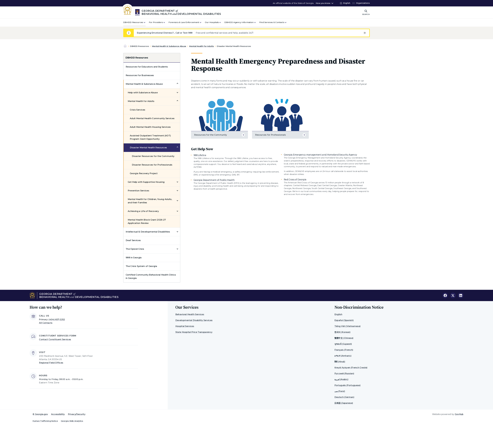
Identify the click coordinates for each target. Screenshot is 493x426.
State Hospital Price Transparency (193, 332)
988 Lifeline (200, 155)
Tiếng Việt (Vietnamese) (347, 326)
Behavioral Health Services (189, 314)
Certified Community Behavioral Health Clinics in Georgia (151, 276)
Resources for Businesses (140, 75)
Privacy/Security (76, 414)
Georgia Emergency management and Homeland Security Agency (320, 154)
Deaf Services (133, 240)
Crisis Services (137, 110)
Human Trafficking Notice (45, 421)
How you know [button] (323, 3)
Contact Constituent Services (55, 339)
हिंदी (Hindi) (339, 361)
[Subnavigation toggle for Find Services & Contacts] (287, 22)
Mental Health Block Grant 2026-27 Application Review (147, 221)
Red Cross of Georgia (295, 179)
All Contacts (45, 323)
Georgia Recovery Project (144, 173)
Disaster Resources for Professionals (152, 165)
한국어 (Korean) (342, 332)
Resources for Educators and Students (147, 67)
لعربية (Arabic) (341, 379)
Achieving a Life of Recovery (143, 211)
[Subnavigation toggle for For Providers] (166, 22)
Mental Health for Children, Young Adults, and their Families (150, 201)
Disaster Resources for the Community (153, 156)
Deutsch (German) (344, 397)
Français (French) (343, 350)
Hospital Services (184, 326)
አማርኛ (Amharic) (342, 356)
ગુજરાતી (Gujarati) (343, 344)
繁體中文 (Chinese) (343, 338)
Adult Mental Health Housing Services (150, 127)
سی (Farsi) (339, 391)
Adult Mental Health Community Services (152, 118)
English (338, 314)
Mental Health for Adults (201, 46)
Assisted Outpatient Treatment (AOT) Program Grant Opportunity (150, 137)
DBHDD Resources (136, 57)
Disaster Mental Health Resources (148, 147)
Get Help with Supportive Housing (146, 182)
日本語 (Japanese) (343, 403)
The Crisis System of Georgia (141, 266)
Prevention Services (138, 190)
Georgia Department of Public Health (214, 180)
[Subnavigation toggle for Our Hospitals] (221, 22)
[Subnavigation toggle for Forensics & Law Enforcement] (202, 22)
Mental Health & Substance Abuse (169, 46)
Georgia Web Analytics (72, 421)
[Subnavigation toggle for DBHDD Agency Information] (256, 22)
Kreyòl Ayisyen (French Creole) (350, 367)
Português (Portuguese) (347, 385)
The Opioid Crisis (135, 249)
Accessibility (58, 414)
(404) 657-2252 (57, 319)
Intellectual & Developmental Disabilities (148, 232)
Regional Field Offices (51, 362)
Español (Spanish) (344, 320)
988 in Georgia (133, 257)
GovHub (459, 414)
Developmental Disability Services (194, 320)
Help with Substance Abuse (143, 92)
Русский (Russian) (344, 373)
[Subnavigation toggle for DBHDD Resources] (146, 22)
